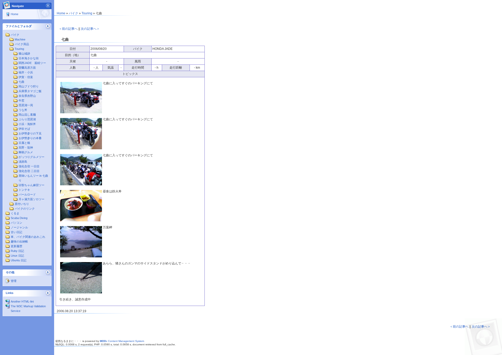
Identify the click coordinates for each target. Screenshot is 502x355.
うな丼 (23, 109)
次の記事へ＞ (90, 29)
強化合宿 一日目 (29, 166)
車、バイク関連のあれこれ (28, 236)
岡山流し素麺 (27, 114)
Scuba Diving (19, 218)
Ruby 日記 (17, 250)
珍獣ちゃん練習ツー (31, 185)
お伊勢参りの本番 (30, 138)
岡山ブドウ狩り (29, 86)
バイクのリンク (25, 208)
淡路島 (23, 161)
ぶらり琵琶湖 (27, 119)
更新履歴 (16, 246)
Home (14, 14)
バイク (15, 34)
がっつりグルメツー (31, 156)
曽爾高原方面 (27, 67)
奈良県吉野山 (27, 95)
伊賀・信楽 (26, 77)
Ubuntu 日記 (18, 260)
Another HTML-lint (22, 301)
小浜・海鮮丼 (27, 124)
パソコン (16, 222)
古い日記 (16, 232)
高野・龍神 (26, 147)
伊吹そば (24, 128)
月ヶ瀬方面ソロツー (31, 199)
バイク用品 (22, 44)
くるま (15, 213)
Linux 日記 (17, 255)
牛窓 (21, 100)
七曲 (21, 81)
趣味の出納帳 (19, 241)
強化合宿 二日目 (29, 171)
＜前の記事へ (68, 29)
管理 (13, 280)
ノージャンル (19, 227)
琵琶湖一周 (26, 105)
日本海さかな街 (29, 58)
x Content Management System (122, 341)
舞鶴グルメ (26, 152)
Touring (19, 48)
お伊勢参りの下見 (30, 133)
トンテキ (24, 189)
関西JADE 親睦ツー (32, 62)
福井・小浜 (26, 72)
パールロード (27, 194)
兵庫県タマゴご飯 (30, 91)
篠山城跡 (24, 53)
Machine (20, 39)
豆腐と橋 (24, 142)
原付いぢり (22, 203)
